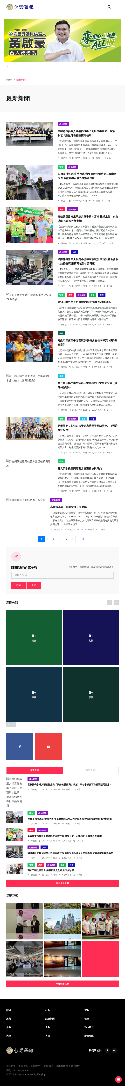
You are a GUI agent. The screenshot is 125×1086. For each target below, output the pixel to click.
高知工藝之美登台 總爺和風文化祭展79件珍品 (84, 302)
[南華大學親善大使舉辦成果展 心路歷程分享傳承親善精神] (100, 959)
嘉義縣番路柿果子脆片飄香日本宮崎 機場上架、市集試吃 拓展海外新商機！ (66, 835)
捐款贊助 (23, 1065)
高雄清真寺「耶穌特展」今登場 (68, 507)
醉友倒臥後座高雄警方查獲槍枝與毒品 (80, 468)
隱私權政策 (62, 1065)
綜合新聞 (63, 124)
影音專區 (89, 1035)
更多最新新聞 (62, 883)
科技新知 (89, 1027)
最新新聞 (34, 770)
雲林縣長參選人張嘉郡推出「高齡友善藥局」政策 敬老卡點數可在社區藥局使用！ (70, 784)
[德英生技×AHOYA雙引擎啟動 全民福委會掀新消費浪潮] (62, 959)
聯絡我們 (48, 1065)
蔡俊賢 (64, 324)
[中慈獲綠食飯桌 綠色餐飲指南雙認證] (100, 921)
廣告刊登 (10, 1065)
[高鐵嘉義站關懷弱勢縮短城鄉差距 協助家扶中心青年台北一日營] (24, 959)
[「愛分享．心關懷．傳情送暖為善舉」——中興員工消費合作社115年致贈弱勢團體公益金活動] (24, 921)
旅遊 (93, 295)
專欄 (47, 1035)
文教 (74, 252)
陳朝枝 (64, 367)
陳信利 (64, 158)
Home (9, 79)
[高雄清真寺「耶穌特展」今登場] (25, 500)
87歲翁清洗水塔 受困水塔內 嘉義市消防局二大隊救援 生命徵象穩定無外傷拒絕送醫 (70, 818)
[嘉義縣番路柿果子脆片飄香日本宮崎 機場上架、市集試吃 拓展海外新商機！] (29, 225)
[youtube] (48, 746)
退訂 (34, 585)
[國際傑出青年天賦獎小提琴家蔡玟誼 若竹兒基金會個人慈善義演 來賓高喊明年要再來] (29, 267)
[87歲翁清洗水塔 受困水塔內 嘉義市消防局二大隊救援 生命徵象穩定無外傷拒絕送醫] (29, 182)
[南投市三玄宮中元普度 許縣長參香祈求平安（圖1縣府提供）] (29, 346)
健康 (61, 376)
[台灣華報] (20, 6)
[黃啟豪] (62, 40)
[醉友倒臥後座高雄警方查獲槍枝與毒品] (29, 463)
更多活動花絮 (62, 984)
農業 (61, 209)
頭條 (8, 1010)
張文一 (64, 201)
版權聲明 (75, 1065)
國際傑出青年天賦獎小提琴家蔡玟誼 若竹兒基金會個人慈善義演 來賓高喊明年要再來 (70, 853)
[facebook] (19, 746)
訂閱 (18, 585)
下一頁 (81, 539)
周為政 (64, 452)
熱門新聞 (90, 770)
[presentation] (8, 66)
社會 (61, 167)
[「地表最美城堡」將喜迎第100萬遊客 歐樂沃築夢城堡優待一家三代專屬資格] (62, 921)
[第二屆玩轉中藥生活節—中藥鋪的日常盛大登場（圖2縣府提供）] (29, 378)
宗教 (61, 333)
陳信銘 (64, 491)
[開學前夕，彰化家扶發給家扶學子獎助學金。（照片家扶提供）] (29, 428)
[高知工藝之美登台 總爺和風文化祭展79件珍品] (29, 297)
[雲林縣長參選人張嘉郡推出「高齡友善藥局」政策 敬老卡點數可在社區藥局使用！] (29, 134)
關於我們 (36, 1065)
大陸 (8, 1035)
